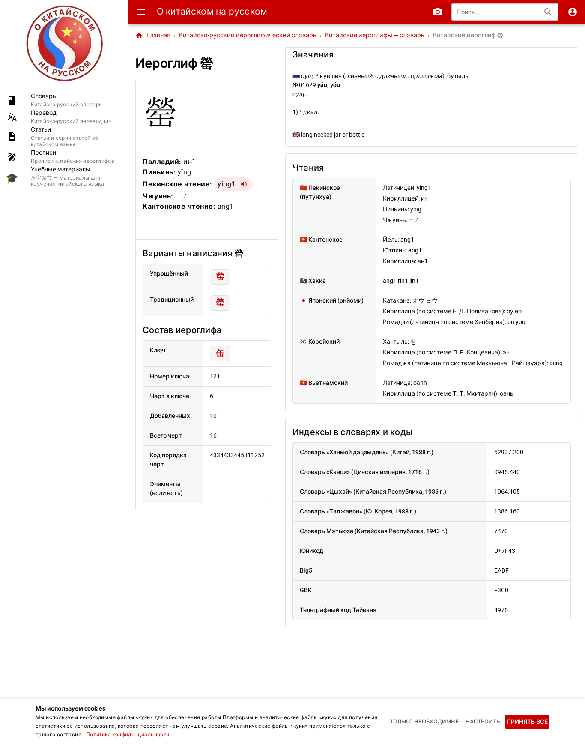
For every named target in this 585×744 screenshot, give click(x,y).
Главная (152, 35)
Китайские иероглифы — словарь (374, 35)
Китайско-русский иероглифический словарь (247, 35)
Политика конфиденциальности (128, 735)
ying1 (227, 184)
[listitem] (64, 100)
